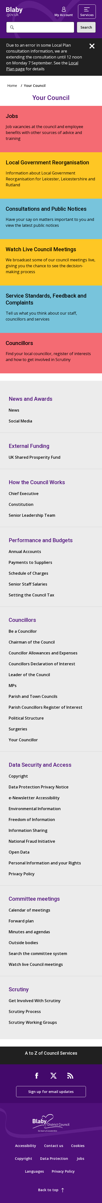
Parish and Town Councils (33, 696)
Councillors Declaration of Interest (42, 664)
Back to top (48, 1189)
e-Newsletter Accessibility (34, 798)
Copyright (18, 776)
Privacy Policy (22, 874)
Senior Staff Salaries (28, 584)
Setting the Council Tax (31, 595)
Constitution (21, 504)
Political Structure (26, 718)
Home (14, 12)
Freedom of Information (32, 819)
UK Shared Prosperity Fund (34, 457)
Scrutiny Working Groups (33, 1022)
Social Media (20, 421)
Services (87, 15)
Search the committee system (38, 953)
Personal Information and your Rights (45, 863)
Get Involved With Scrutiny (35, 1000)
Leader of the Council (29, 674)
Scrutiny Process (25, 1011)
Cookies (77, 1145)
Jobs (80, 1158)
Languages (34, 1171)
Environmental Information (35, 808)
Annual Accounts (25, 551)
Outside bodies (23, 942)
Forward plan (21, 921)
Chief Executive (24, 493)
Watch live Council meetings (36, 964)
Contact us (53, 1145)
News (14, 410)
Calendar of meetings (29, 910)
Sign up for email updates (51, 1091)
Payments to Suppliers (30, 562)
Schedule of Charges (28, 573)
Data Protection (54, 1158)
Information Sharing (28, 830)
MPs (13, 685)
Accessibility (25, 1145)
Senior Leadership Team (32, 515)
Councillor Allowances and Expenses (43, 653)
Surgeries (18, 729)
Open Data (19, 852)
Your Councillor (23, 740)
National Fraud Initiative (32, 841)
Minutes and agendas (29, 932)
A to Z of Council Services (51, 1053)
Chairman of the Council (32, 642)
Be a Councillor (23, 631)
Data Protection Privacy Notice (39, 787)
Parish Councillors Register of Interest (45, 707)
